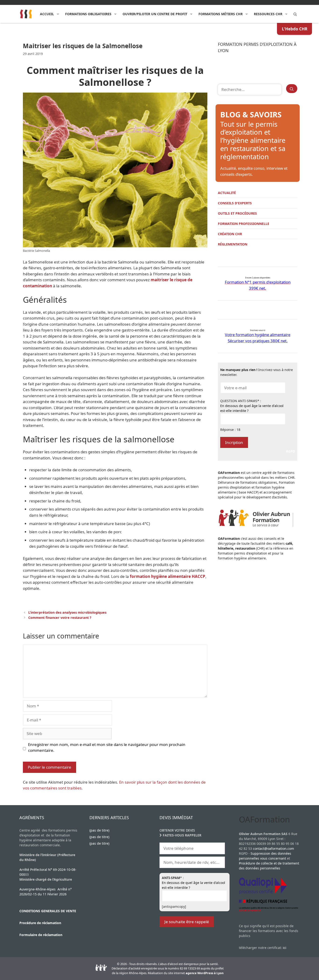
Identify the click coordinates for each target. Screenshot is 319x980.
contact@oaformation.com (273, 848)
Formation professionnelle (243, 223)
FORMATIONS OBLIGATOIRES (88, 14)
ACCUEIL (47, 14)
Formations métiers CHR (220, 14)
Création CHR (230, 234)
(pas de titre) (99, 830)
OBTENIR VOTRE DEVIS (177, 830)
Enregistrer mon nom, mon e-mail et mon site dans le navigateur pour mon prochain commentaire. (106, 747)
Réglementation (232, 244)
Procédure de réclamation (40, 923)
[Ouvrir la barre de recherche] (295, 14)
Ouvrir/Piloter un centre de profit (155, 14)
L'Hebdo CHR (294, 29)
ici (284, 947)
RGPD (290, 451)
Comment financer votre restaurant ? (59, 617)
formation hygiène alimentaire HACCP (167, 576)
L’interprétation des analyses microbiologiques (67, 612)
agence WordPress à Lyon (204, 973)
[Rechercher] (291, 88)
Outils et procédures (237, 213)
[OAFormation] (26, 14)
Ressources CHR (268, 14)
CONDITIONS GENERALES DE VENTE (47, 911)
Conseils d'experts (235, 203)
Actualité (227, 193)
